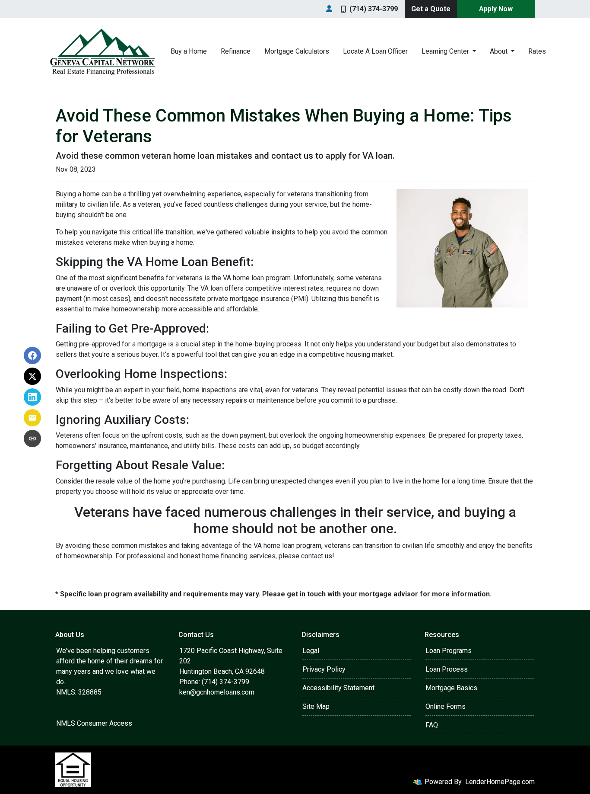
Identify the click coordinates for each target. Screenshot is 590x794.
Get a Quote (430, 9)
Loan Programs (448, 651)
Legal (310, 651)
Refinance (236, 51)
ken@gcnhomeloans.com (216, 692)
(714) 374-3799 (373, 9)
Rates (537, 51)
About (499, 51)
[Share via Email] (32, 417)
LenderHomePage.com (500, 782)
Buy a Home (189, 51)
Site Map (316, 706)
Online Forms (445, 706)
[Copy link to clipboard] (32, 438)
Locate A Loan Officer (375, 51)
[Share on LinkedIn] (32, 397)
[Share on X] (32, 376)
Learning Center (446, 51)
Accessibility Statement (338, 688)
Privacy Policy (324, 669)
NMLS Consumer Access (94, 723)
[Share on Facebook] (32, 355)
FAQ (431, 725)
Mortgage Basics (451, 688)
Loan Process (446, 669)
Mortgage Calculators (296, 51)
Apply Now (496, 9)
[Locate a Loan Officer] (329, 9)
